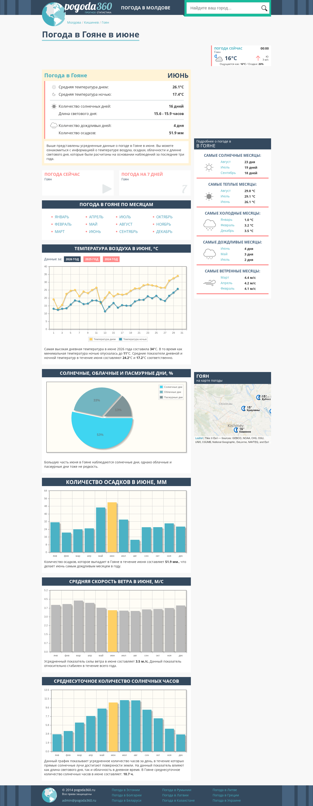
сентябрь (128, 231)
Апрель (226, 283)
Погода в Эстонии (126, 790)
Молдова (74, 22)
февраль (63, 224)
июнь (95, 231)
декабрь (164, 231)
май (93, 224)
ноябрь (163, 224)
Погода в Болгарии (127, 795)
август (125, 224)
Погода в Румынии (176, 790)
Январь (226, 219)
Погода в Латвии (175, 795)
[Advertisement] (125, 55)
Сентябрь (228, 173)
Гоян (105, 22)
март (60, 231)
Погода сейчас (228, 48)
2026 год (72, 259)
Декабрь (227, 230)
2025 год (91, 259)
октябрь (164, 216)
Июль (225, 167)
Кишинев (91, 22)
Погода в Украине (227, 800)
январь (62, 216)
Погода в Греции (226, 795)
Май (224, 254)
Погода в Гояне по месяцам (116, 204)
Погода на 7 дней (142, 174)
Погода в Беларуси (126, 800)
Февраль (227, 225)
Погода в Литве (225, 790)
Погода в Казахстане (178, 800)
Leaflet (199, 438)
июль (125, 216)
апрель (96, 216)
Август (226, 162)
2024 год (111, 259)
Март (225, 277)
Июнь (225, 201)
